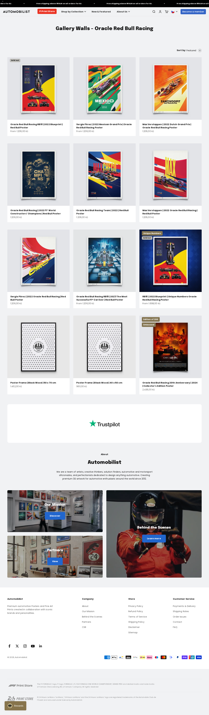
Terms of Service (137, 616)
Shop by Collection (72, 11)
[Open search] (153, 11)
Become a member (193, 11)
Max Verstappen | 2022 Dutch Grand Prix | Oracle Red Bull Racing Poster (166, 126)
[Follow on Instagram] (25, 646)
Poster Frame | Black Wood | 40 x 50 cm (99, 382)
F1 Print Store (47, 11)
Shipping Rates (181, 611)
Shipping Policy (136, 621)
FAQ (175, 627)
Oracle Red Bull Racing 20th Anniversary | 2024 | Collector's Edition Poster (170, 384)
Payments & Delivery (184, 606)
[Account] (160, 11)
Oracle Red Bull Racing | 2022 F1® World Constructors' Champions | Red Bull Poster (35, 212)
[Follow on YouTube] (33, 646)
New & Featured (101, 11)
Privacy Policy (135, 606)
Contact (177, 621)
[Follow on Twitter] (17, 646)
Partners (86, 621)
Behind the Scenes (92, 616)
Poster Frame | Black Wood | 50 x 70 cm (33, 382)
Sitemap (133, 632)
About (85, 606)
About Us (122, 11)
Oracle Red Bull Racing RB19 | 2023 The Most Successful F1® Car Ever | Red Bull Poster (101, 298)
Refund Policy (135, 611)
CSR (84, 627)
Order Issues (179, 616)
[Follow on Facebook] (9, 646)
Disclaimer (134, 627)
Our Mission (88, 611)
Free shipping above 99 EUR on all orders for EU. (47, 3)
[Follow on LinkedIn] (41, 646)
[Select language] (174, 11)
